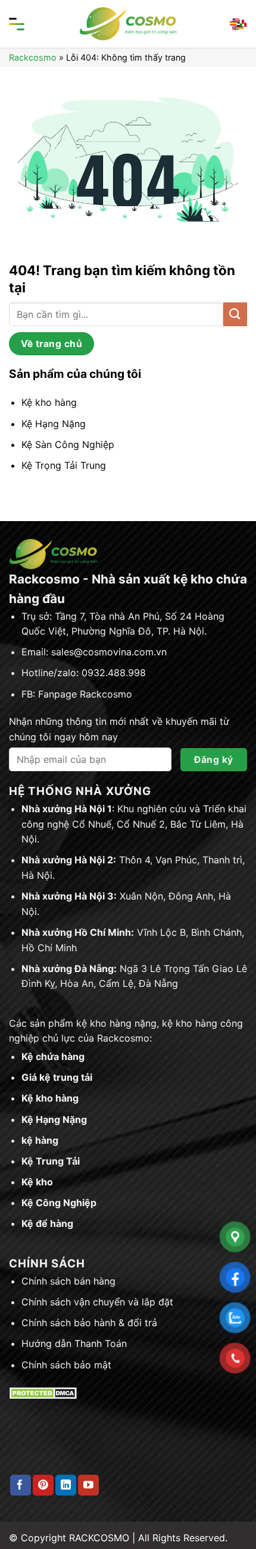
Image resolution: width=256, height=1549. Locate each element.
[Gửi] (235, 314)
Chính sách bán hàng (68, 1281)
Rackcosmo (33, 57)
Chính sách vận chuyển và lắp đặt (97, 1302)
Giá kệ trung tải (56, 1077)
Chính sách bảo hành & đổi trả (89, 1323)
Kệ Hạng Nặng (54, 1119)
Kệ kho (37, 1182)
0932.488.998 (114, 673)
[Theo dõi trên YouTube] (88, 1485)
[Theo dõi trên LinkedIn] (65, 1485)
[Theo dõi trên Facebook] (20, 1485)
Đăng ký (213, 759)
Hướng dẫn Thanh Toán (74, 1343)
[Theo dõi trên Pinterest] (43, 1485)
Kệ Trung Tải (50, 1161)
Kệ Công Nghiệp (58, 1203)
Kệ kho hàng (50, 1098)
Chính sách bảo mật (66, 1365)
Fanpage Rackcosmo (85, 694)
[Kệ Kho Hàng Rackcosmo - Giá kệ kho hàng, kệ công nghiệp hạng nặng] (128, 24)
